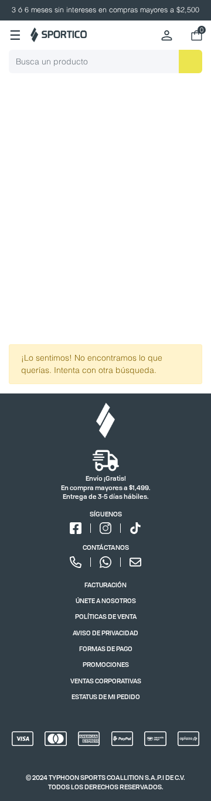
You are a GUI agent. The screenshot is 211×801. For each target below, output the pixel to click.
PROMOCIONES (106, 664)
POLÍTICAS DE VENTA (106, 616)
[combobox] (105, 61)
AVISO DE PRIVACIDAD (105, 632)
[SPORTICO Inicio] (58, 35)
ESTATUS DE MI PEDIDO (106, 696)
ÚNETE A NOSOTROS (106, 600)
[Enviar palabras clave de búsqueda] (190, 61)
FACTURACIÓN (105, 584)
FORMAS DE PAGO (105, 648)
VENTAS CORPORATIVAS (105, 680)
